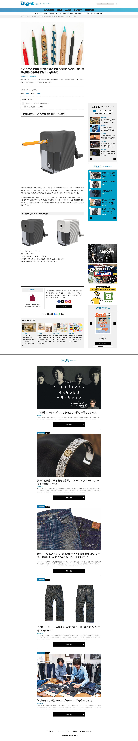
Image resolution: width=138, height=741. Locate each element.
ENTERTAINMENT (97, 13)
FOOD (87, 13)
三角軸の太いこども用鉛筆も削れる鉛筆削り (36, 103)
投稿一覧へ (64, 306)
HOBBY (51, 13)
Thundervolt (107, 113)
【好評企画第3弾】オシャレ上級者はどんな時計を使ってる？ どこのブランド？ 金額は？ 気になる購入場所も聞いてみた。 (108, 137)
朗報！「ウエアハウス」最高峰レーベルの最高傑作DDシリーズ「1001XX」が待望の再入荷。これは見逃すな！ (68, 555)
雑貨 (35, 89)
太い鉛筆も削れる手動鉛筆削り (34, 107)
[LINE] (58, 314)
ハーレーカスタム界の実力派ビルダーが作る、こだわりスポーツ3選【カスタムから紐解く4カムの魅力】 (108, 145)
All (94, 110)
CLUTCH (109, 110)
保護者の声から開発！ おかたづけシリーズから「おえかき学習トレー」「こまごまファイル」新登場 (44, 339)
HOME (22, 16)
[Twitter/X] (48, 314)
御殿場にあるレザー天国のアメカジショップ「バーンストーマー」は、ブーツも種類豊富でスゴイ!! (108, 120)
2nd (105, 110)
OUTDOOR (78, 13)
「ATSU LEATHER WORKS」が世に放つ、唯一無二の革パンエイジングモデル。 (68, 629)
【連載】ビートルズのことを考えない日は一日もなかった (67, 412)
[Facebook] (55, 314)
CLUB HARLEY (98, 113)
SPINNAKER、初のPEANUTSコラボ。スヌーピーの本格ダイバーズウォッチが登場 (108, 129)
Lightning (99, 110)
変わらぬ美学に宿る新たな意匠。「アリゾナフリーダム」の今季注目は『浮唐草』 (68, 482)
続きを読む (69, 424)
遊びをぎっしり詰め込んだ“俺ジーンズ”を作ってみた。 (65, 700)
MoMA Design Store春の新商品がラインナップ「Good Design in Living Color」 (75, 338)
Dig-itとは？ (50, 731)
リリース (28, 89)
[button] (91, 159)
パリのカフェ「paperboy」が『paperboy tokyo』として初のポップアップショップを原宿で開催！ (29, 340)
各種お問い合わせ (86, 731)
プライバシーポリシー (63, 731)
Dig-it (27, 16)
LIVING (58, 13)
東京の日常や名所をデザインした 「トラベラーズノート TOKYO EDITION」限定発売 (60, 338)
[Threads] (51, 314)
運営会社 (75, 731)
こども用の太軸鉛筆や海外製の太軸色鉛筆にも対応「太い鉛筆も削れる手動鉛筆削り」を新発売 (53, 16)
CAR (45, 13)
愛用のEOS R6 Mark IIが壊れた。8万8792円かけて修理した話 (108, 153)
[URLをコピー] (62, 314)
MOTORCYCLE (68, 13)
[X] (116, 4)
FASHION (38, 13)
